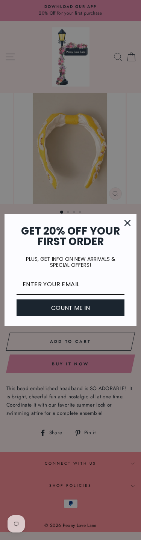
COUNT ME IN (70, 308)
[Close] (127, 223)
